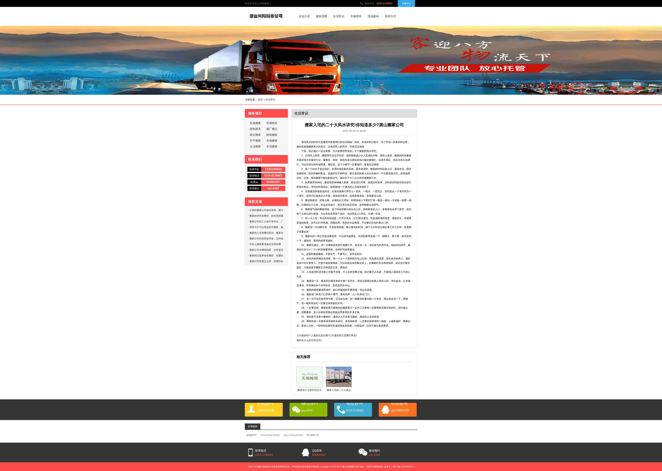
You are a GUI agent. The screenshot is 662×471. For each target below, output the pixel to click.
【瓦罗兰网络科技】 (375, 466)
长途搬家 (255, 123)
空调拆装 (271, 123)
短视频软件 (251, 435)
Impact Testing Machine (293, 435)
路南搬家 (271, 134)
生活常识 (338, 16)
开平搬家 (255, 140)
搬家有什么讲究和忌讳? (309, 340)
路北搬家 (255, 134)
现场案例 (373, 16)
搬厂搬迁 (271, 128)
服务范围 (321, 16)
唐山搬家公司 (313, 435)
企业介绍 (304, 16)
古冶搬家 (255, 146)
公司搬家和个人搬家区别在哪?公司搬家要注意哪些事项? (327, 335)
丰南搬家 (271, 140)
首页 (260, 99)
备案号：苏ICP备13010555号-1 (399, 466)
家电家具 (255, 128)
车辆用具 (356, 16)
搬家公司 (400, 272)
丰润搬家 (271, 146)
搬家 (366, 142)
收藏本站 (406, 3)
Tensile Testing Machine (270, 435)
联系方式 (390, 16)
